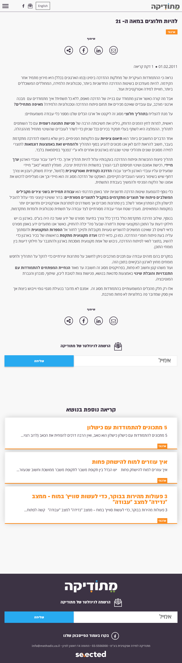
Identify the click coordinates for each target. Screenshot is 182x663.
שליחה (39, 361)
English (43, 6)
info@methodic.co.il (46, 646)
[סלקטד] (91, 654)
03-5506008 (99, 646)
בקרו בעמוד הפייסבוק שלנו (86, 635)
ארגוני (171, 32)
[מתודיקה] (165, 6)
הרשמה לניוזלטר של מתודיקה (85, 345)
